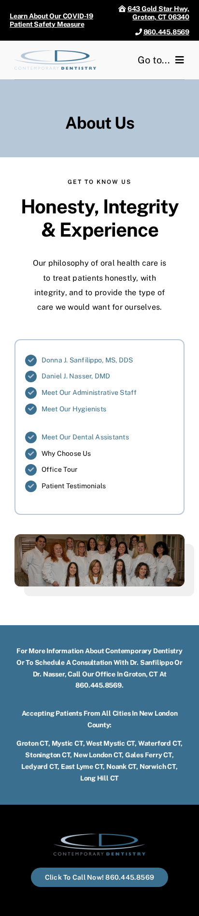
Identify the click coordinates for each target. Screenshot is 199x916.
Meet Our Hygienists (74, 409)
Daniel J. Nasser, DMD (76, 376)
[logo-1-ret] (55, 54)
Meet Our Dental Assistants (85, 437)
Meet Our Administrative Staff (89, 392)
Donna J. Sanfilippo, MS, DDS (87, 360)
